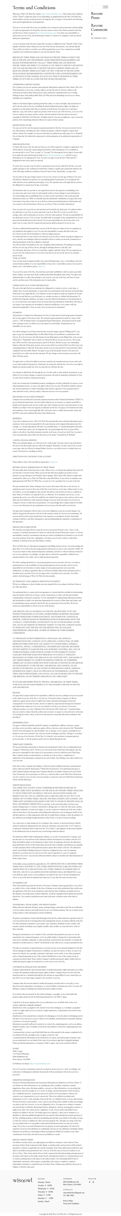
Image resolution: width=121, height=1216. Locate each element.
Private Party (92, 5)
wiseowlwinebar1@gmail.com (73, 1193)
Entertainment (79, 5)
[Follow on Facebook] (89, 1182)
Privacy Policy (68, 1201)
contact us (41, 266)
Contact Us (103, 5)
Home (62, 5)
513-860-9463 (68, 1195)
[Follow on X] (93, 1182)
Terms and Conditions (71, 1203)
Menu (68, 5)
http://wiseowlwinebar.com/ (52, 14)
